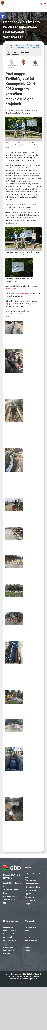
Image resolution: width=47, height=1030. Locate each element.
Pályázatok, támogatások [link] (30, 898)
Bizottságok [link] (7, 937)
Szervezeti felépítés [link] (32, 884)
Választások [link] (7, 954)
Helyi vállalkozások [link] (32, 941)
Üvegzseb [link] (28, 904)
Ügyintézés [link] (29, 894)
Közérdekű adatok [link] (10, 941)
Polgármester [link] (8, 927)
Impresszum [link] (33, 979)
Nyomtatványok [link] (31, 890)
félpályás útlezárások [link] (12, 303)
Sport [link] (27, 934)
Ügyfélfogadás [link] (30, 880)
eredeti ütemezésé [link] (21, 293)
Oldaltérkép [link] (35, 976)
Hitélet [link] (27, 950)
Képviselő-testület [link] (10, 934)
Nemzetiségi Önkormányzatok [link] (9, 948)
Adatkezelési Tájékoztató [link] (19, 979)
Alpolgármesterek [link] (9, 931)
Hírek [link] (27, 931)
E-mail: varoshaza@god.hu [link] (10, 894)
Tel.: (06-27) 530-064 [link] (11, 890)
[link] (3, 16)
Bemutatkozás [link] (30, 927)
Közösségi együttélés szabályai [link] (33, 945)
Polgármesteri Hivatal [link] (33, 874)
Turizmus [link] (28, 937)
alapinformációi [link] (10, 288)
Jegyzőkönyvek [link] (9, 944)
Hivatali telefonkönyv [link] (33, 887)
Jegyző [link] (27, 877)
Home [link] (11, 45)
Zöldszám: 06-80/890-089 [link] (11, 901)
